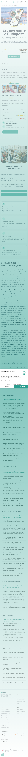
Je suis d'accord (21, 386)
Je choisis (7, 386)
